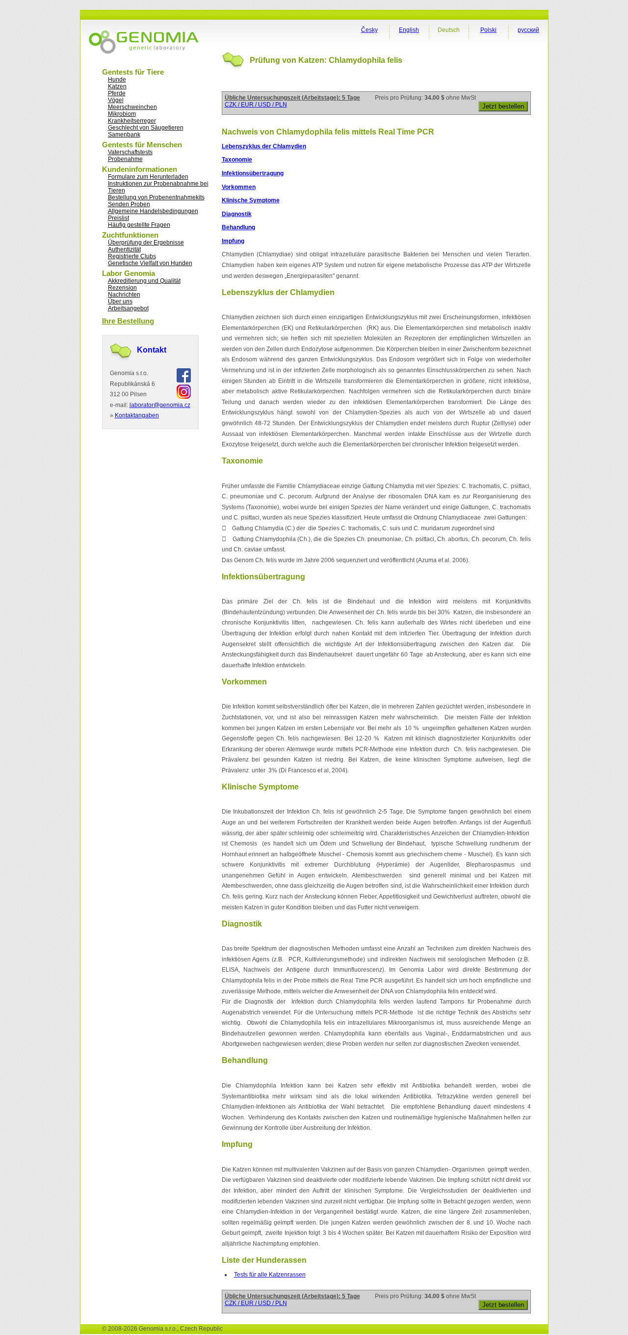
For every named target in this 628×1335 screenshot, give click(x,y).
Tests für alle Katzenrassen (270, 1274)
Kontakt (151, 350)
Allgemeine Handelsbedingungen (153, 211)
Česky (369, 30)
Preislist (118, 218)
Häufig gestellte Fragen (139, 224)
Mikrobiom (122, 113)
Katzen (117, 86)
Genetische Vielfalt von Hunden (150, 263)
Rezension (122, 287)
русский (528, 30)
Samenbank (124, 134)
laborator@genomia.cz (160, 405)
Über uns (120, 301)
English (409, 30)
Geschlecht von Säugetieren (145, 127)
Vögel (116, 100)
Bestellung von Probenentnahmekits (156, 197)
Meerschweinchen (132, 107)
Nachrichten (124, 294)
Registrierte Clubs (132, 256)
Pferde (117, 93)
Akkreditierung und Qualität (144, 280)
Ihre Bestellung (128, 321)
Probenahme (125, 159)
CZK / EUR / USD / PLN (256, 104)
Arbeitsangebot (128, 308)
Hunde (117, 79)
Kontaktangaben (137, 415)
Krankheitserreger (132, 120)
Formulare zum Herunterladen (148, 176)
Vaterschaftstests (130, 152)
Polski (488, 30)
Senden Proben (129, 204)
